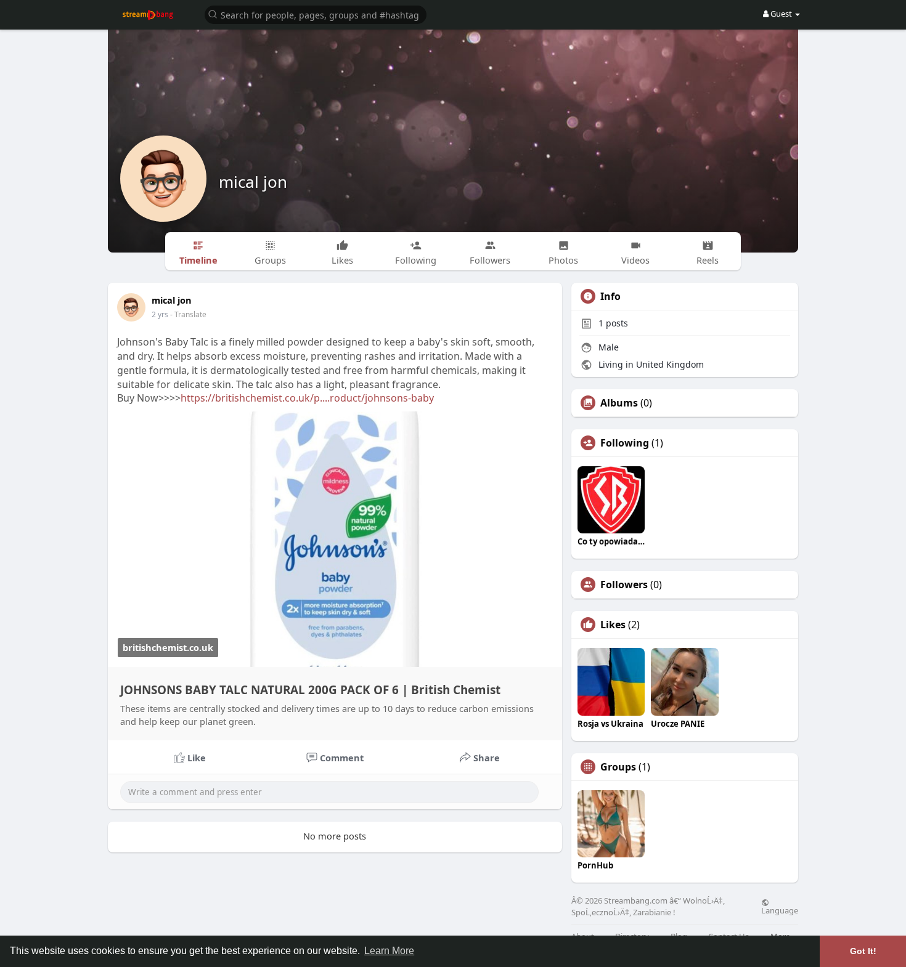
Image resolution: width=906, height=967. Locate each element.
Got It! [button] (863, 951)
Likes (613, 624)
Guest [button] (781, 13)
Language (779, 910)
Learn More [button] (389, 950)
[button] (315, 14)
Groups (618, 767)
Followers (624, 584)
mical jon (253, 182)
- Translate (188, 314)
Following (624, 443)
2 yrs (160, 314)
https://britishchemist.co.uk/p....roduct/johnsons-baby (307, 398)
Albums (619, 403)
